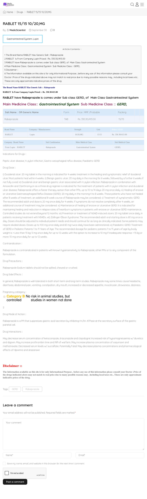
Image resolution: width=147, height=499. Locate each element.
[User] (137, 4)
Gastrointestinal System (19, 38)
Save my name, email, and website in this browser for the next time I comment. (45, 463)
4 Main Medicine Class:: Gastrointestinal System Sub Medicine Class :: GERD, (42, 66)
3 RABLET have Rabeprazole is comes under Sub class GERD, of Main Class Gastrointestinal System (54, 62)
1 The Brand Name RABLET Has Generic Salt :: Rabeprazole (34, 55)
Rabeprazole (32, 389)
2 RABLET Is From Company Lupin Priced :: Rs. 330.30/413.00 (34, 58)
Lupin (36, 38)
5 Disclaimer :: (11, 69)
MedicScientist (18, 30)
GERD (15, 389)
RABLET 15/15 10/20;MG (24, 23)
